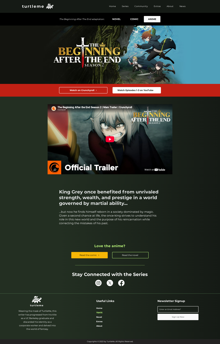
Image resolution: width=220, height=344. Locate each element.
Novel (99, 317)
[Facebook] (121, 283)
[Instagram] (98, 283)
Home (99, 308)
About (99, 326)
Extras (99, 321)
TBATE (99, 312)
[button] (125, 6)
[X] (110, 283)
